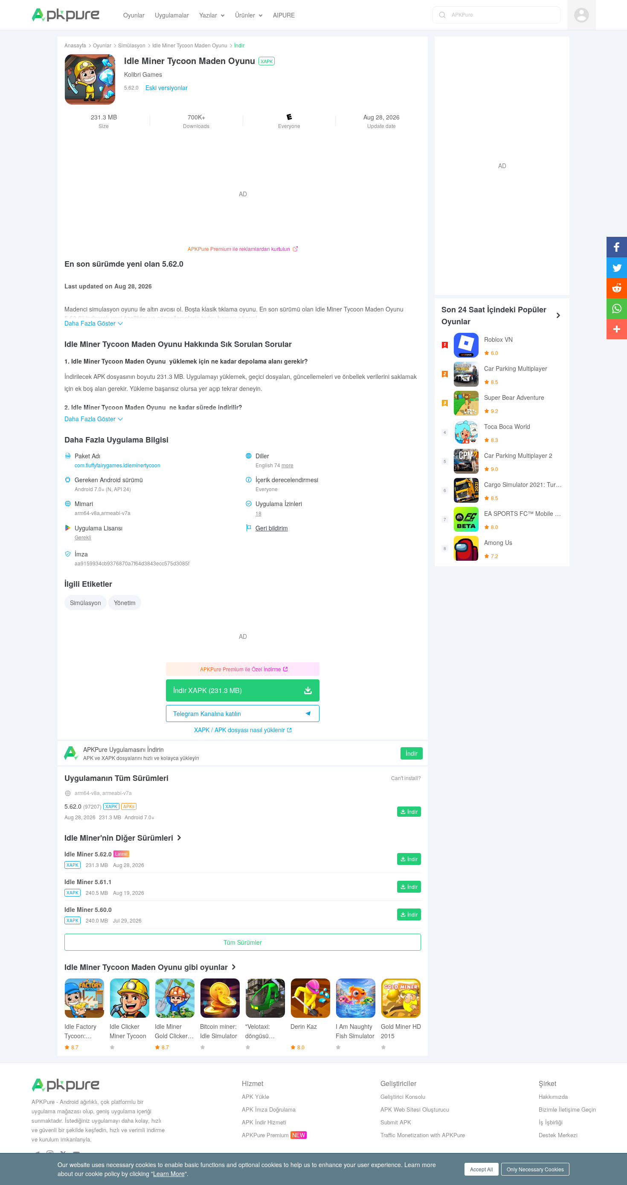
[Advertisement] (499, 165)
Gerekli (83, 537)
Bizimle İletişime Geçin (567, 1109)
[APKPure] (65, 15)
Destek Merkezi (558, 1135)
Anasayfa (75, 45)
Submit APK (395, 1122)
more (287, 465)
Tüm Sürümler (243, 942)
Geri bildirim (271, 528)
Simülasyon (131, 45)
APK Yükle (255, 1096)
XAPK (267, 61)
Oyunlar (102, 45)
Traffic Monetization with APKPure (422, 1135)
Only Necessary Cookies (535, 1169)
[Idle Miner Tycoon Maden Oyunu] (90, 79)
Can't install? (406, 777)
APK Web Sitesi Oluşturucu (414, 1109)
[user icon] (581, 15)
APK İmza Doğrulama (269, 1109)
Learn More (169, 1173)
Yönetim (125, 602)
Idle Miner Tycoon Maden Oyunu (189, 45)
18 (258, 513)
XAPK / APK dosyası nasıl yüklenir (239, 729)
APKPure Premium (265, 1135)
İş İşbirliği (551, 1122)
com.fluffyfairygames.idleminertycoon (117, 465)
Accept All (481, 1169)
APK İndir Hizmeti (264, 1122)
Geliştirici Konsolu (402, 1096)
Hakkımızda (553, 1096)
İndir (412, 753)
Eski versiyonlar (166, 87)
